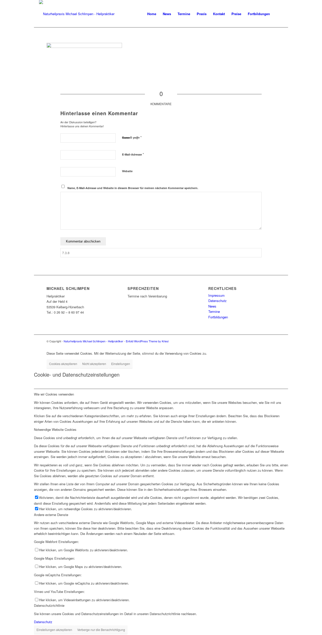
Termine (214, 311)
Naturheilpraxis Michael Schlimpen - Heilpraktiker (93, 341)
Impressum (216, 295)
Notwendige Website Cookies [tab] (55, 429)
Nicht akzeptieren (94, 363)
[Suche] (278, 14)
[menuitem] (151, 14)
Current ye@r (132, 137)
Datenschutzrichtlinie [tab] (49, 605)
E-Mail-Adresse (133, 154)
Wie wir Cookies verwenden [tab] (54, 394)
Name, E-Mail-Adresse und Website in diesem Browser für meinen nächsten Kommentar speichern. (132, 188)
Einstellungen (120, 363)
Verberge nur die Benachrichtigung (101, 629)
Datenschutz (217, 300)
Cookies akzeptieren (63, 363)
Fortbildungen (218, 317)
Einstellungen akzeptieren (54, 629)
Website (127, 171)
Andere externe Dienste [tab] (51, 514)
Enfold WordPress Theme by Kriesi (147, 341)
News (212, 306)
